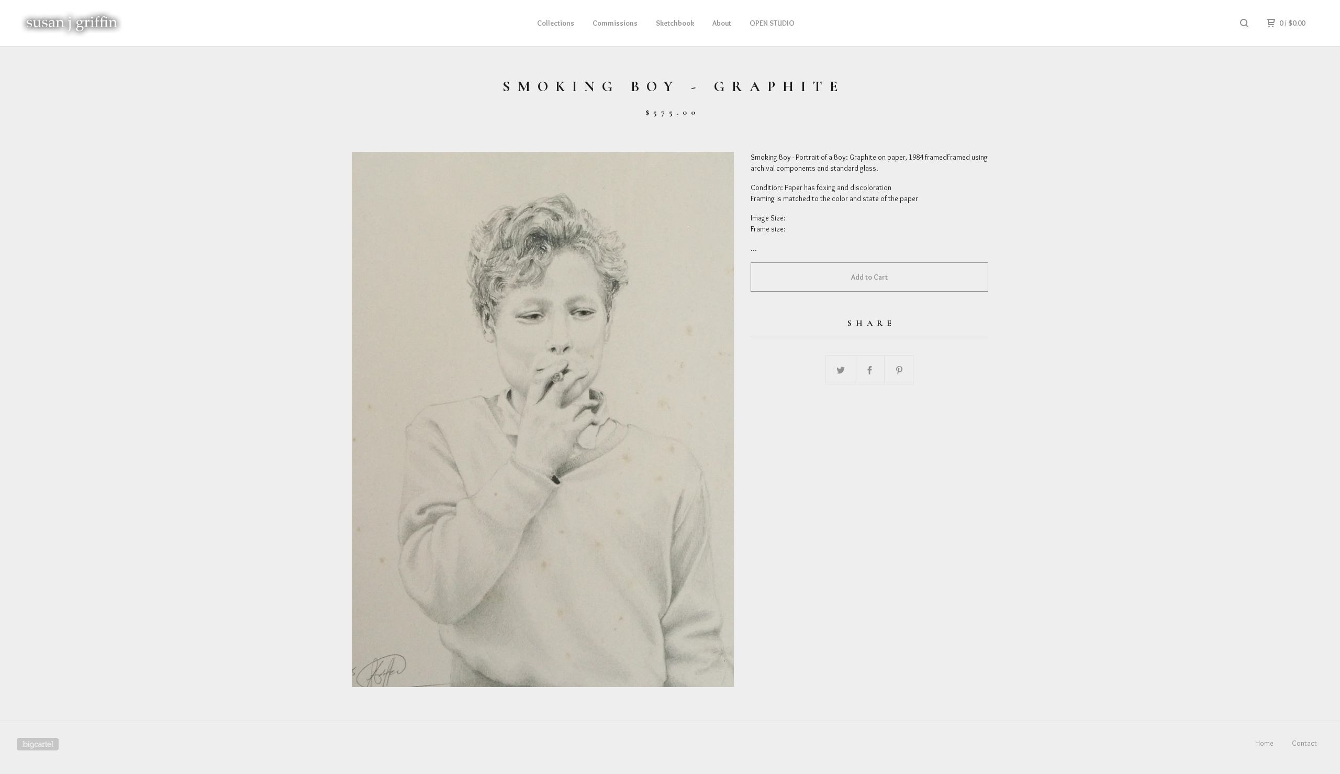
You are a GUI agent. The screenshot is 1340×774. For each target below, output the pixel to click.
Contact (1304, 743)
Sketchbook (675, 23)
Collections (555, 23)
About (721, 23)
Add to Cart (869, 277)
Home (1264, 743)
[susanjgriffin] (71, 23)
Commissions (615, 23)
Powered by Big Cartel (38, 744)
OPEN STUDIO (772, 23)
